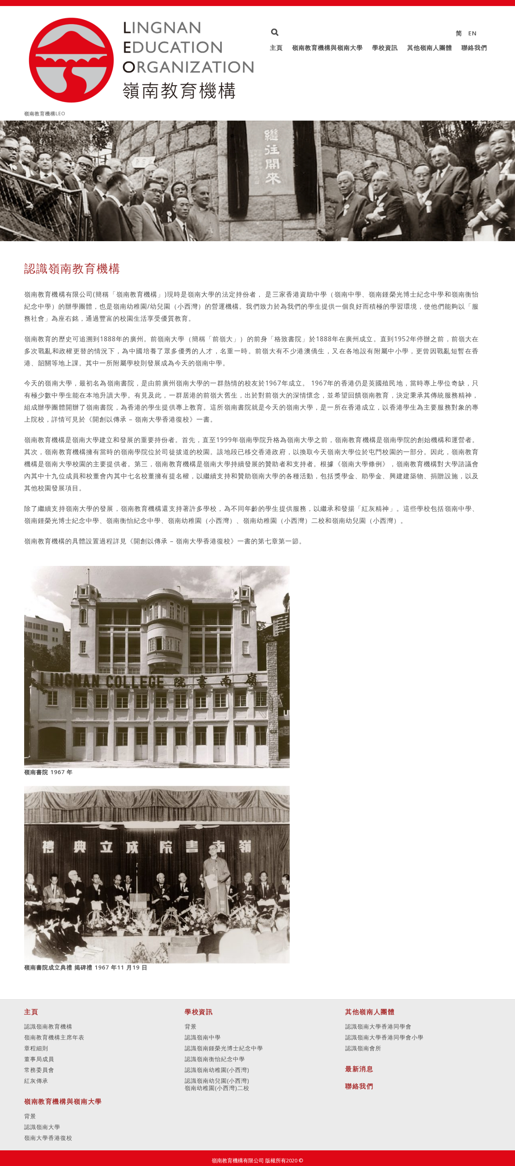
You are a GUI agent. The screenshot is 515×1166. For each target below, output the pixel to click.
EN (472, 33)
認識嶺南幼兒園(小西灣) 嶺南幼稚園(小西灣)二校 (217, 1084)
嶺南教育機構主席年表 (54, 1037)
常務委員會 (39, 1070)
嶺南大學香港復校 (48, 1137)
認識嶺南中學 (203, 1037)
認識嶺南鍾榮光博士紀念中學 (224, 1048)
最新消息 (359, 1068)
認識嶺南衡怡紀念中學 (215, 1059)
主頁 (276, 47)
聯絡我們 (474, 47)
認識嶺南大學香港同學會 (378, 1026)
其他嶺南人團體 (429, 47)
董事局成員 (39, 1059)
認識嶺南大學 (42, 1127)
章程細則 (36, 1048)
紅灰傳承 (36, 1080)
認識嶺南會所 (363, 1048)
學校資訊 (385, 47)
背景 (30, 1116)
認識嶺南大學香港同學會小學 (384, 1037)
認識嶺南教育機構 (48, 1026)
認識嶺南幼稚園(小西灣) (217, 1070)
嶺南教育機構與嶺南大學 (327, 47)
